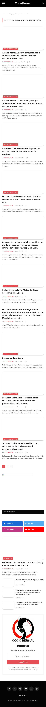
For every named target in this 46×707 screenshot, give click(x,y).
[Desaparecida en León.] (23, 343)
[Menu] (3, 3)
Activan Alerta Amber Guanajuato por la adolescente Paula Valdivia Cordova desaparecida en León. (21, 55)
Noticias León (8, 558)
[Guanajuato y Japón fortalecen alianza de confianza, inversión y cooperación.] (8, 605)
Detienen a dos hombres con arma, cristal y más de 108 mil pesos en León (22, 564)
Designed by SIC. (32, 701)
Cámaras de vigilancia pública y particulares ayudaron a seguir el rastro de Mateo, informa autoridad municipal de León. (22, 245)
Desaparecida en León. (12, 358)
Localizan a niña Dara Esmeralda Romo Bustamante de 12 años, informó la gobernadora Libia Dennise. (20, 400)
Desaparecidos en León (11, 48)
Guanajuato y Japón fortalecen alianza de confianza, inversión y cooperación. (29, 603)
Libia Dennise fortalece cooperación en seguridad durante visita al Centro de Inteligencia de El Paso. (28, 592)
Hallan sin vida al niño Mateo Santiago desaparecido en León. (20, 291)
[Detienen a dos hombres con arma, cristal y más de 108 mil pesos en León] (23, 548)
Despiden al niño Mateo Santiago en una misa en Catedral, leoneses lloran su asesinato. (21, 151)
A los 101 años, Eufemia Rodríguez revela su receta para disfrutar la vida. (30, 581)
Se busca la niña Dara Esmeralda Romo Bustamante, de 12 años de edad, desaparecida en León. (20, 446)
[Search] (43, 3)
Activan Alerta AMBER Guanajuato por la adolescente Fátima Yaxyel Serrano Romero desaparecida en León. (22, 103)
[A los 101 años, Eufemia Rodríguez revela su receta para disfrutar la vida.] (8, 583)
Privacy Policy (32, 670)
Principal (23, 695)
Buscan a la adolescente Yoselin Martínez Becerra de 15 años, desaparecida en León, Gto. (22, 199)
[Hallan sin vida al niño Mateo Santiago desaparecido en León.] (23, 275)
